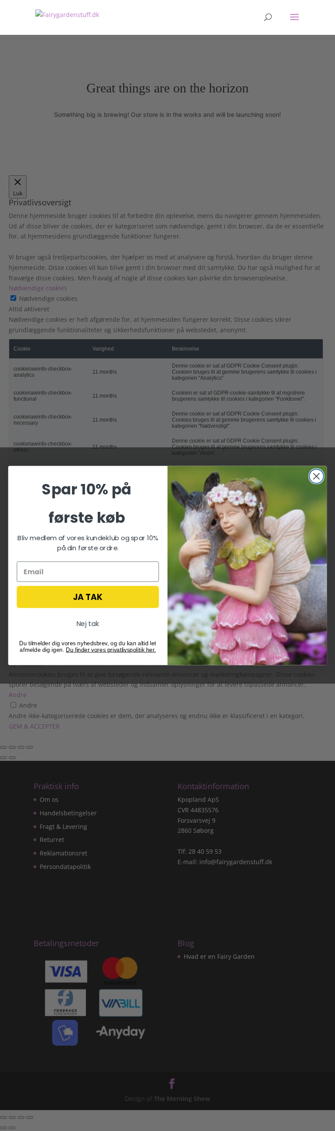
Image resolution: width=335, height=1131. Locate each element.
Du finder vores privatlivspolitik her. (111, 649)
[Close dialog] (316, 476)
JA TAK (88, 597)
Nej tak (87, 624)
